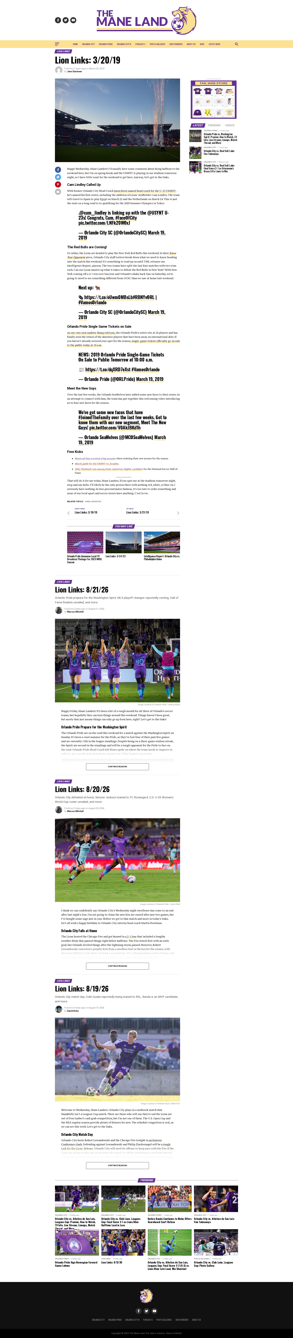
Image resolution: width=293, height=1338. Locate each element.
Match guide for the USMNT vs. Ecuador (97, 463)
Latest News (214, 44)
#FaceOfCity (126, 217)
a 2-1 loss (130, 936)
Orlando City (88, 44)
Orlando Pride (106, 44)
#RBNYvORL (143, 297)
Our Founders (176, 44)
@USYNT (155, 212)
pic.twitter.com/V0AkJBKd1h (114, 427)
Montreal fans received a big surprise (95, 458)
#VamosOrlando (92, 302)
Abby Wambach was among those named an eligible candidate (109, 469)
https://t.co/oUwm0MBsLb (108, 297)
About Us (191, 44)
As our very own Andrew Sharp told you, (91, 332)
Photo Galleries (157, 44)
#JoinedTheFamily (94, 417)
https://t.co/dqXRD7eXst (107, 369)
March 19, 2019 (150, 378)
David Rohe (73, 1011)
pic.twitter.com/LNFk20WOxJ (104, 222)
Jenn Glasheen (74, 71)
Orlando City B (124, 44)
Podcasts (140, 44)
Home (75, 44)
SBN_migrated (93, 502)
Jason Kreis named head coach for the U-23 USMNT (144, 191)
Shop (202, 44)
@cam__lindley (93, 212)
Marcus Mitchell (75, 612)
